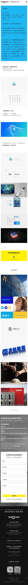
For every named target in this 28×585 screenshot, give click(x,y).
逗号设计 (17, 578)
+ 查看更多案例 (14, 410)
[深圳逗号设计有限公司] (5, 2)
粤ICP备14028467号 (14, 580)
